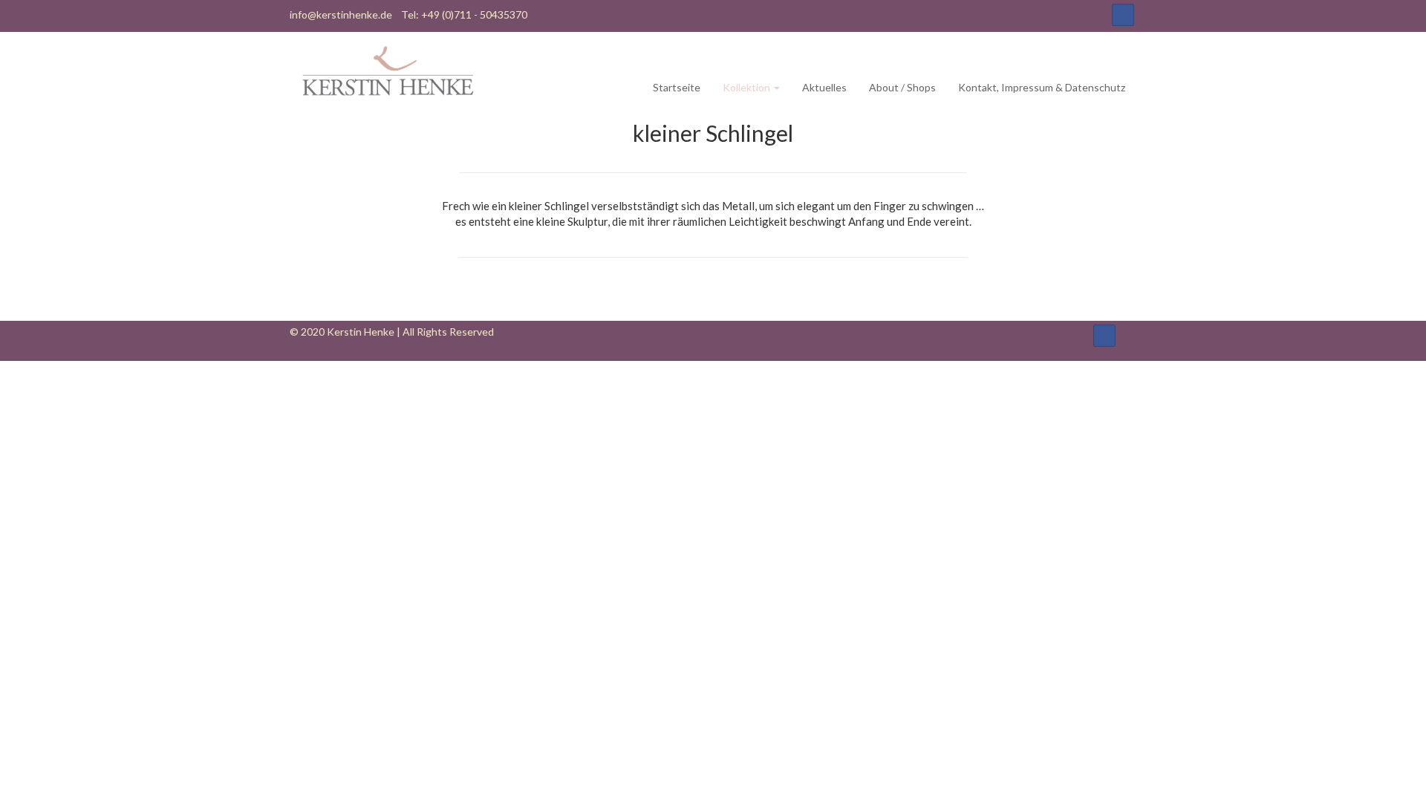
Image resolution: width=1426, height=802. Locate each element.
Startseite (676, 87)
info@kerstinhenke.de (341, 14)
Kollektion (747, 87)
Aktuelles (824, 87)
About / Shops (902, 87)
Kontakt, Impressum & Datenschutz (1041, 87)
